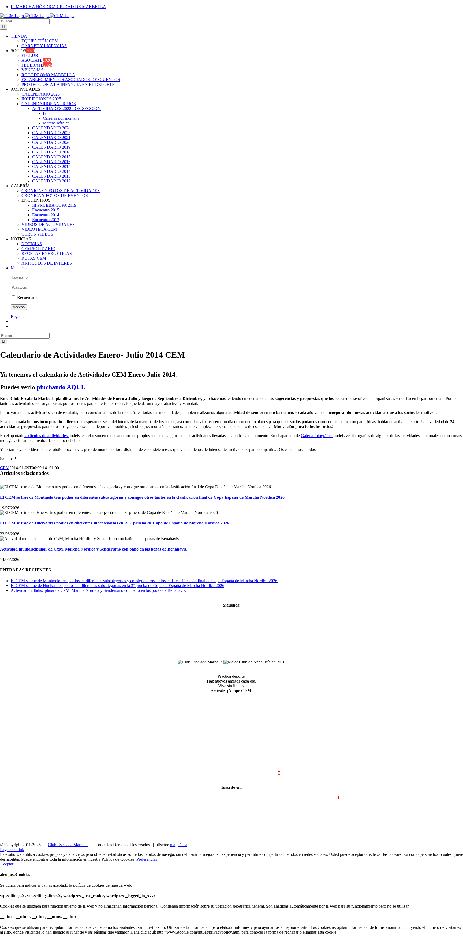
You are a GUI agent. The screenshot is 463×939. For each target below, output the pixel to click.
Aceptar (6, 864)
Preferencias (146, 859)
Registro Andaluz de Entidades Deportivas (164, 798)
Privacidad (244, 773)
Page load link (12, 849)
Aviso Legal (220, 773)
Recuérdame (27, 297)
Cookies (264, 773)
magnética (178, 844)
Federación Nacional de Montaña (265, 798)
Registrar (18, 316)
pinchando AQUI (60, 387)
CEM (4, 467)
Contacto (198, 773)
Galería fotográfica (317, 435)
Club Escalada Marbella (68, 844)
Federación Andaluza (218, 798)
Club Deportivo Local (313, 798)
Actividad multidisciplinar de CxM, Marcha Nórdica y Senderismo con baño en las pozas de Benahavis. (93, 549)
